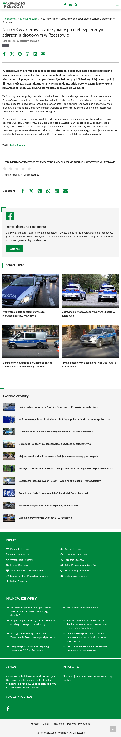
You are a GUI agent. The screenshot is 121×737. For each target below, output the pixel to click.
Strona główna (9, 19)
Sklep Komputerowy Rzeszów (26, 570)
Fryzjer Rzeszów (19, 565)
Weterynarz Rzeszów (21, 560)
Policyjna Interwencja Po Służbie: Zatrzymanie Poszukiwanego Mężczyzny (60, 407)
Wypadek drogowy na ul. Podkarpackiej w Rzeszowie (48, 505)
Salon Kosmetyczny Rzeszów (80, 565)
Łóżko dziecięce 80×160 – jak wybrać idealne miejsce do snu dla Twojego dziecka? (30, 611)
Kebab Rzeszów (18, 581)
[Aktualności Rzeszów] (13, 4)
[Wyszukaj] (76, 5)
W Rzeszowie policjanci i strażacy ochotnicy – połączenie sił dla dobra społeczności (65, 419)
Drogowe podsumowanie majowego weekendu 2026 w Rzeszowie (56, 431)
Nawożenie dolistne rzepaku (82, 607)
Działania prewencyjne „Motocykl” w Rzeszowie (45, 518)
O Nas (46, 723)
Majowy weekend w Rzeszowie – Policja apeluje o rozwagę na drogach (58, 456)
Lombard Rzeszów (20, 554)
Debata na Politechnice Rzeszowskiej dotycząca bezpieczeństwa (55, 444)
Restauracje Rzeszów (75, 576)
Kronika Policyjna (28, 19)
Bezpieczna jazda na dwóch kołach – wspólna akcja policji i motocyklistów (60, 481)
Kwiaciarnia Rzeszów (76, 554)
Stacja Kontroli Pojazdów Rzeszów (29, 576)
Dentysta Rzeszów (20, 549)
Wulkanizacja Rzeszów (76, 570)
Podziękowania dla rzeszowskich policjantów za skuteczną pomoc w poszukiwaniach (66, 468)
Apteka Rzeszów (73, 549)
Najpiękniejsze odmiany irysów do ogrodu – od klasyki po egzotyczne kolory (34, 622)
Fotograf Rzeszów (74, 560)
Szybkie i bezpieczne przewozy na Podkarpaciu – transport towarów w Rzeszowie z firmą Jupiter (87, 624)
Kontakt (67, 680)
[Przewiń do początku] (113, 729)
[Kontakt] (70, 5)
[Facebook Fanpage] (64, 5)
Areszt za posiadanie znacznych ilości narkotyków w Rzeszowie (54, 493)
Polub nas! (14, 249)
